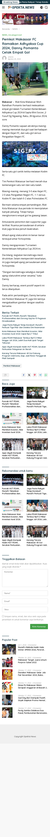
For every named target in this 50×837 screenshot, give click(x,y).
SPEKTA (10, 57)
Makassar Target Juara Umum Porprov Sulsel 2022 (32, 661)
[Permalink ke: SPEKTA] (4, 58)
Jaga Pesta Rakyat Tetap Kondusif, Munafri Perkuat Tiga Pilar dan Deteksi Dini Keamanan (23, 326)
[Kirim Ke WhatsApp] (46, 375)
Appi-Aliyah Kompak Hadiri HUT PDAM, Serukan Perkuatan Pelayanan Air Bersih (24, 348)
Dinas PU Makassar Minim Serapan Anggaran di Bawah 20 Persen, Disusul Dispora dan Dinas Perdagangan (33, 686)
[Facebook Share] (24, 375)
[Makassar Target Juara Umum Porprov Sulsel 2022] (7, 662)
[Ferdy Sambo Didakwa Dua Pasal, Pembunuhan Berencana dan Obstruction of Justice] (7, 712)
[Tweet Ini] (29, 375)
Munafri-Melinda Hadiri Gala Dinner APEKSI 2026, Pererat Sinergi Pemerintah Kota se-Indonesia (31, 648)
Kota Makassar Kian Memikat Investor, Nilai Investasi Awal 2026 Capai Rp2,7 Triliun (22, 332)
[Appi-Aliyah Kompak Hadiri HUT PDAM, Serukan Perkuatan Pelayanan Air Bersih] (12, 444)
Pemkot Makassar (11, 366)
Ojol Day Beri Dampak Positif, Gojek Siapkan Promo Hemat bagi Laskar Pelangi (32, 699)
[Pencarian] (46, 7)
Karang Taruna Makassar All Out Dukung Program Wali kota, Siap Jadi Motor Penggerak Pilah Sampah (24, 356)
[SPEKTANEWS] (21, 7)
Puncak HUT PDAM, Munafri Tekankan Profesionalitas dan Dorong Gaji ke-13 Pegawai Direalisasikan (24, 318)
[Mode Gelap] (41, 7)
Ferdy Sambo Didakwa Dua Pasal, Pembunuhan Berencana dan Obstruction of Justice (32, 711)
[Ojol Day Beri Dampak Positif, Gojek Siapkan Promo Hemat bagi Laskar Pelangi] (7, 700)
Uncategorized (15, 35)
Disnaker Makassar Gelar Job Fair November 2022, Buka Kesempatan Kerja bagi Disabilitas (32, 673)
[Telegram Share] (40, 375)
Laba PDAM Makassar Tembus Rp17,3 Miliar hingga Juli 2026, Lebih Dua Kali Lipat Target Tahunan (22, 340)
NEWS (4, 35)
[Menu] (4, 7)
